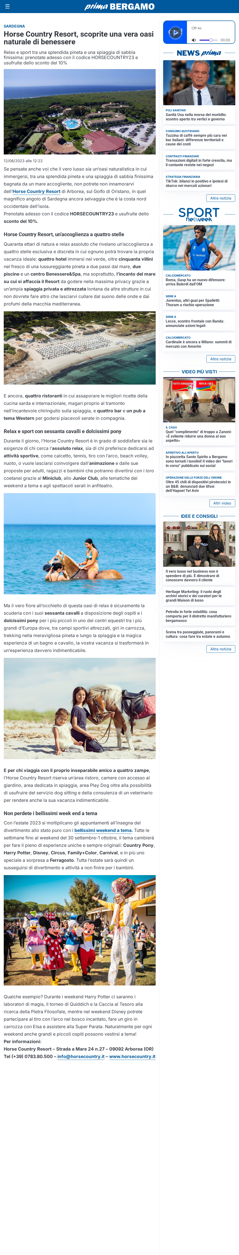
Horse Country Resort (36, 191)
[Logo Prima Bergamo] (119, 7)
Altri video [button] (222, 503)
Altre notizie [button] (220, 198)
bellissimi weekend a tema (103, 830)
